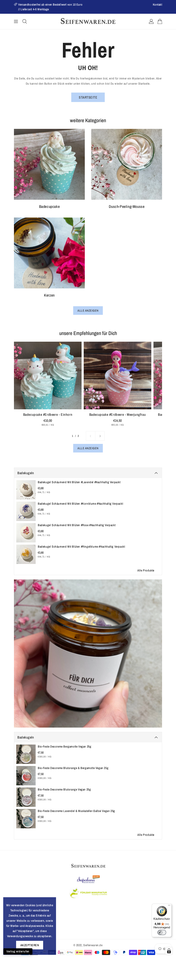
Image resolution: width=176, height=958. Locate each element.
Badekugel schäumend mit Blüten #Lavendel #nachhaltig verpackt (79, 482)
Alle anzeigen (88, 310)
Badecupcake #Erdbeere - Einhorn (48, 414)
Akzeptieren (29, 945)
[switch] (162, 932)
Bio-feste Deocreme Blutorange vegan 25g (64, 789)
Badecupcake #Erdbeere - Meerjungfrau (117, 414)
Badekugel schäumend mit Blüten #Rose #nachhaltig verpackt (76, 525)
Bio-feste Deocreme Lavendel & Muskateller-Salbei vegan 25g (76, 811)
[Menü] (169, 906)
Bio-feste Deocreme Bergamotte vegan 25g (64, 746)
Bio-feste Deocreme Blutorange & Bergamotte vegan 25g (73, 768)
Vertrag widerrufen (17, 951)
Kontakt (157, 4)
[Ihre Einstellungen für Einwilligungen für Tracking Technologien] (169, 951)
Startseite (88, 97)
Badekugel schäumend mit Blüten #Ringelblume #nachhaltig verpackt (81, 546)
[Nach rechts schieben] (100, 436)
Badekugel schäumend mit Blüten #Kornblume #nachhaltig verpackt (80, 504)
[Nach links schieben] (90, 436)
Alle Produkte (145, 570)
